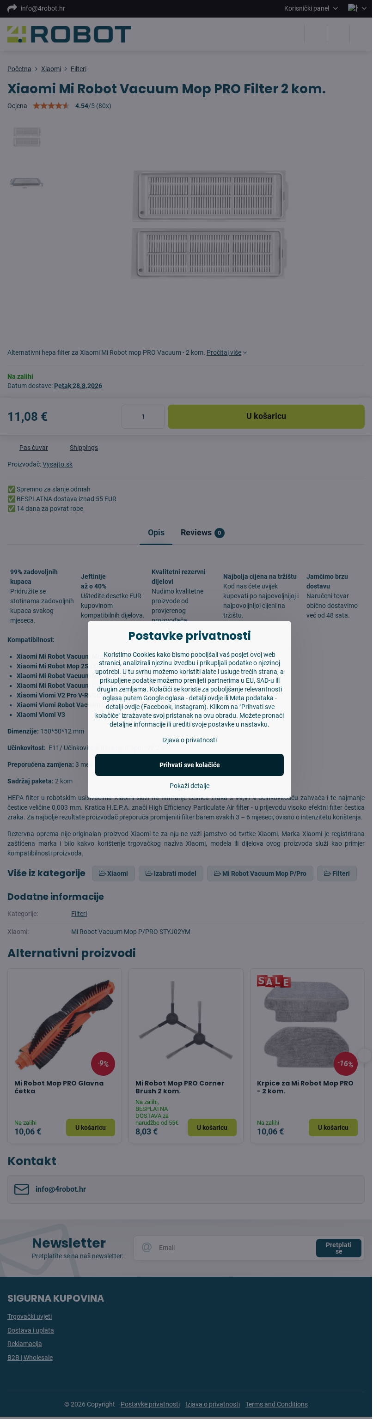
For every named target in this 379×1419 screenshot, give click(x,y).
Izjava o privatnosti (189, 740)
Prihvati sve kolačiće (189, 765)
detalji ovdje (206, 698)
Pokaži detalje (189, 785)
